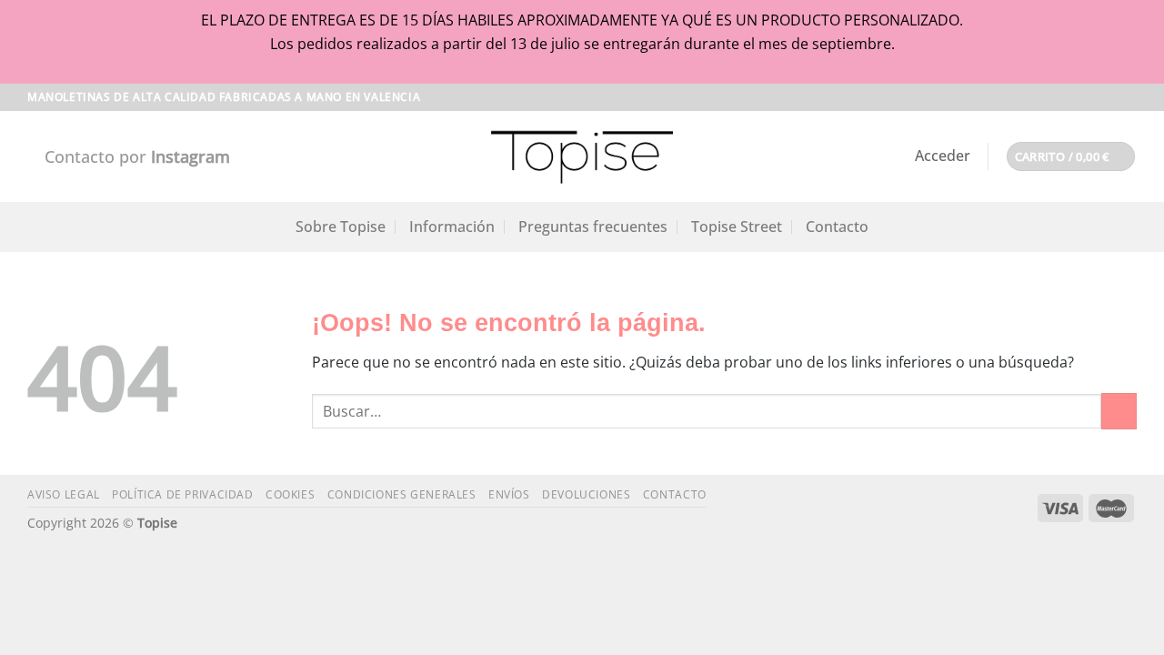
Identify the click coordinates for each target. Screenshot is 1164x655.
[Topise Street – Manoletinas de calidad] (582, 156)
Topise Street (736, 227)
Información (452, 227)
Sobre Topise (341, 227)
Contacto (837, 227)
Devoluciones (586, 494)
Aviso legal (63, 494)
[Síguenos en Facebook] (1058, 97)
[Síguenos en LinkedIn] (1127, 97)
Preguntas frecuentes (592, 227)
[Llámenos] (1110, 97)
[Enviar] (1119, 410)
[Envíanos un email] (1093, 97)
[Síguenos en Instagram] (1075, 97)
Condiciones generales (402, 494)
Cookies (290, 494)
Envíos (509, 494)
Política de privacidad (182, 494)
